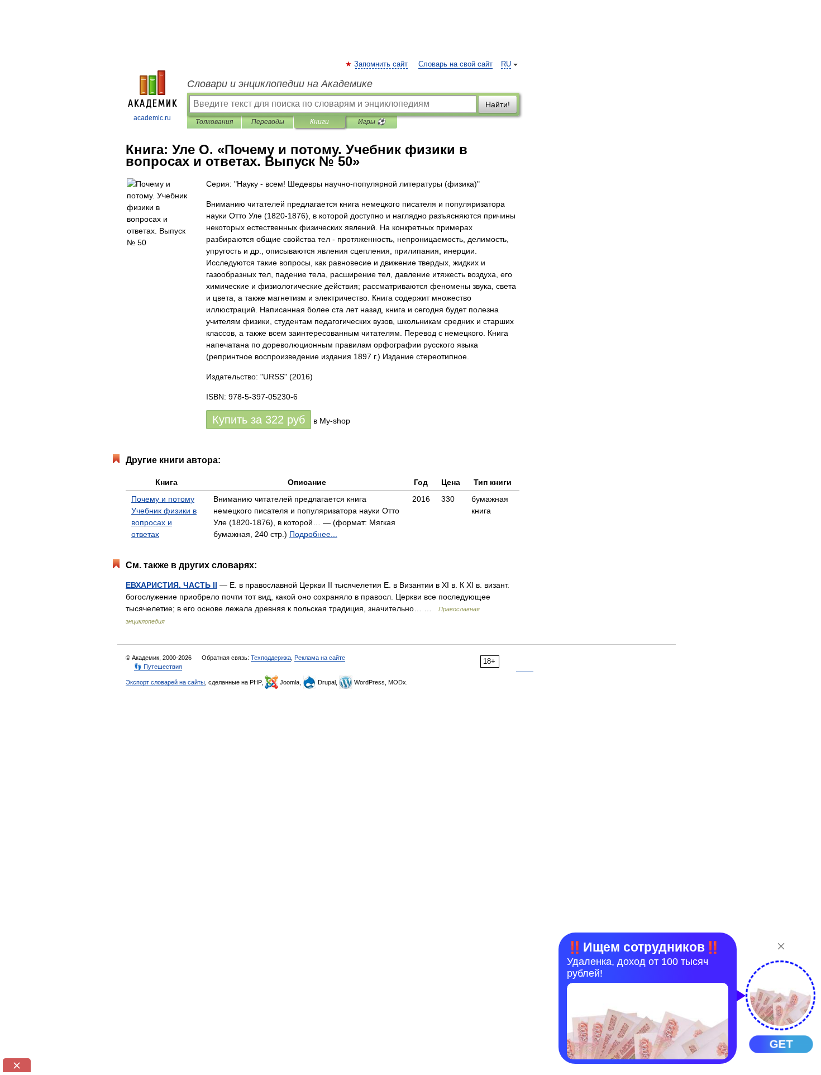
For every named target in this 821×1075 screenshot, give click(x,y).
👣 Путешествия (158, 666)
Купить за (258, 419)
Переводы (267, 122)
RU (506, 64)
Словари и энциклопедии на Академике (280, 83)
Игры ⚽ (371, 122)
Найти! (497, 104)
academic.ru (152, 118)
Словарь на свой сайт (455, 64)
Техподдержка (271, 657)
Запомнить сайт (381, 64)
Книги (319, 122)
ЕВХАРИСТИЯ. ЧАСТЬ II (171, 585)
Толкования (214, 122)
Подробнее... (313, 534)
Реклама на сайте (319, 657)
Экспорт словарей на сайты (165, 682)
